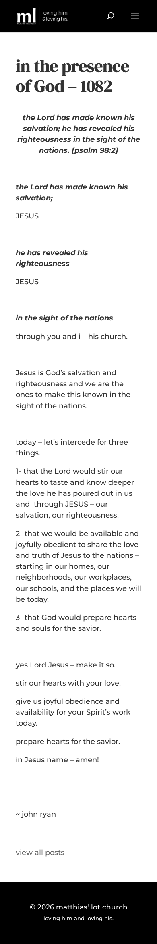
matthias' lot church (92, 907)
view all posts (40, 852)
